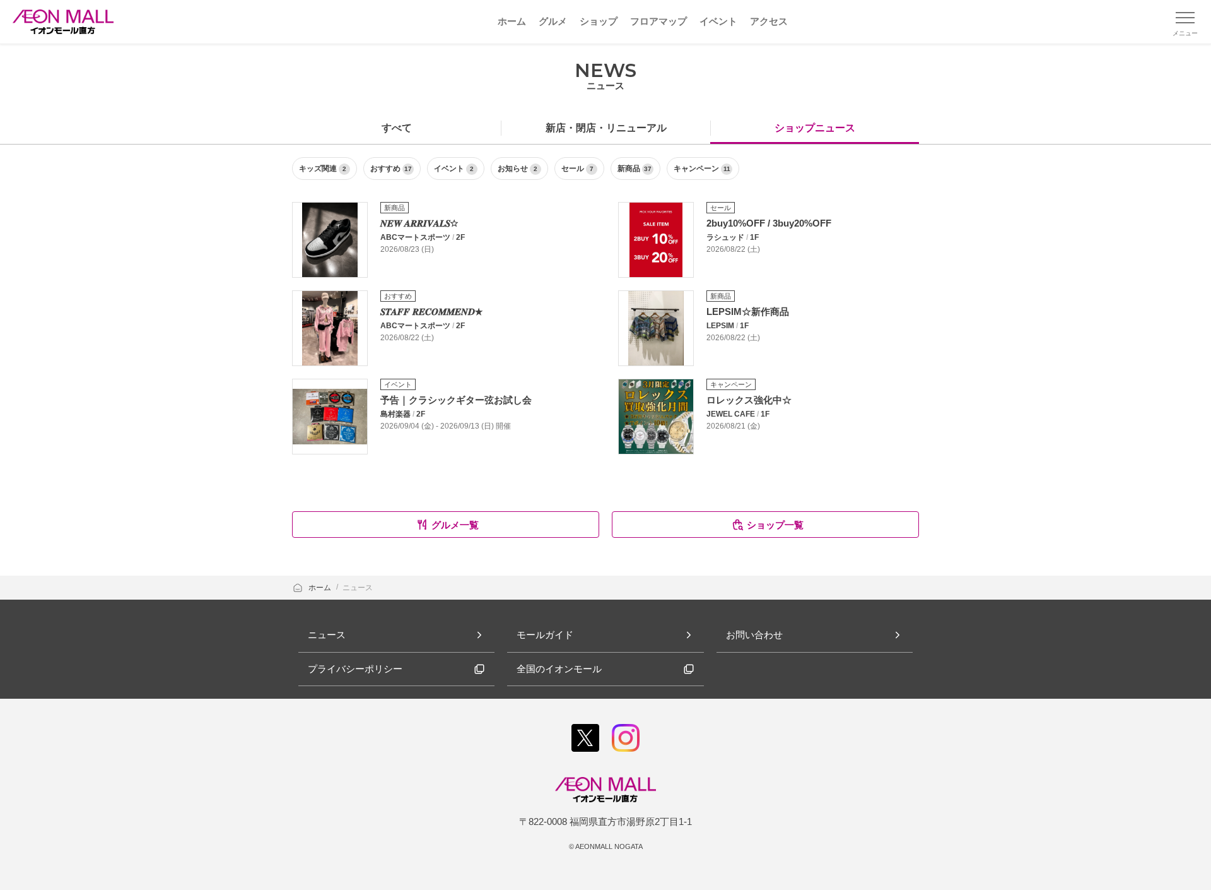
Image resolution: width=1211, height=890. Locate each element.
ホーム (320, 587)
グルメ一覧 (455, 524)
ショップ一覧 (775, 524)
